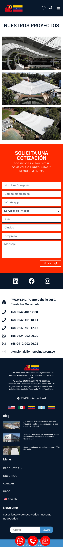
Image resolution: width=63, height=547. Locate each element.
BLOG (6, 491)
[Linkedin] (16, 281)
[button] (58, 8)
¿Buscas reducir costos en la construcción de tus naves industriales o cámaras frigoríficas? (41, 436)
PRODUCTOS (11, 468)
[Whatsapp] (20, 541)
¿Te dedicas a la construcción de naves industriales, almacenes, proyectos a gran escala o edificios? (41, 424)
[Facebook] (32, 281)
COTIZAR (8, 483)
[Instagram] (47, 281)
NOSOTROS (10, 475)
